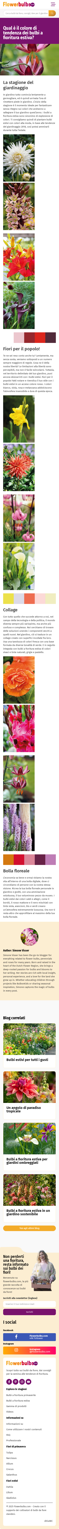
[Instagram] (22, 1382)
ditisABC (48, 1521)
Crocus (10, 1469)
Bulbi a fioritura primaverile (21, 1395)
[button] (53, 4)
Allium (9, 1463)
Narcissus (11, 1458)
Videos (9, 1411)
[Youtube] (28, 1382)
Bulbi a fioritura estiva (18, 1400)
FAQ (8, 1435)
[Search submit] (52, 13)
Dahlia (9, 1486)
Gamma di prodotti (16, 1406)
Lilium (9, 1492)
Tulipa (9, 1452)
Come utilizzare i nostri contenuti (24, 1429)
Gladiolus (11, 1497)
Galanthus (11, 1474)
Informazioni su (14, 1423)
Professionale (13, 1440)
